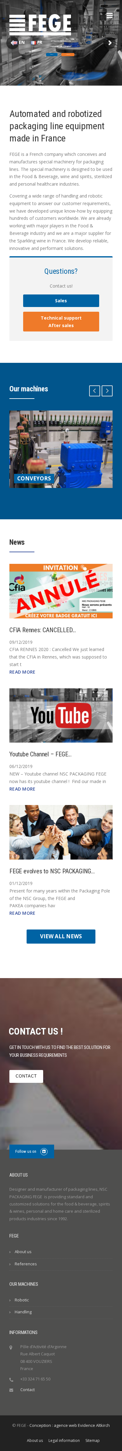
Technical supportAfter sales (61, 321)
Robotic (51, 54)
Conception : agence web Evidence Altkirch (69, 1425)
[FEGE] (40, 24)
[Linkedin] (44, 1151)
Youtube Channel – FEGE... (40, 754)
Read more (22, 672)
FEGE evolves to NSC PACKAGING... (52, 871)
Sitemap (92, 1441)
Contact (26, 1076)
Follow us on (26, 1151)
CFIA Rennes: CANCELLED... (42, 630)
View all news (61, 936)
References (26, 1264)
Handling (68, 54)
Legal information (64, 1441)
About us (23, 1251)
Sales (61, 301)
